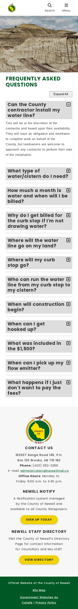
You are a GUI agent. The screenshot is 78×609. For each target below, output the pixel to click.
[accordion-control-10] (67, 343)
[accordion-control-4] (67, 215)
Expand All (61, 94)
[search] (50, 8)
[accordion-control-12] (67, 382)
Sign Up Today (39, 519)
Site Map (39, 590)
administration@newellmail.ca (44, 471)
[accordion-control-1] (67, 104)
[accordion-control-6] (67, 260)
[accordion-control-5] (67, 240)
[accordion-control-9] (67, 324)
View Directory (39, 560)
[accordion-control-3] (67, 190)
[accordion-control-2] (67, 171)
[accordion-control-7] (67, 279)
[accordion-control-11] (67, 363)
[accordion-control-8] (67, 304)
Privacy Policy (46, 602)
